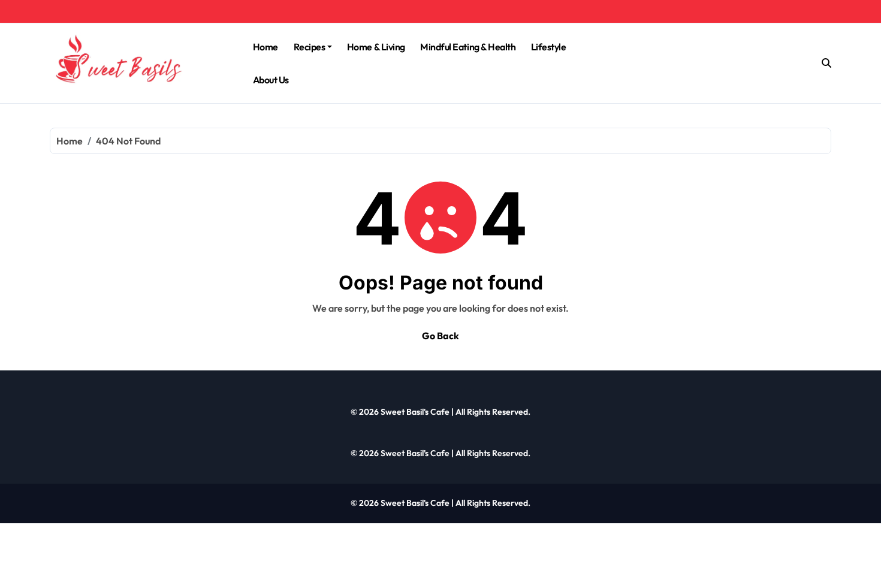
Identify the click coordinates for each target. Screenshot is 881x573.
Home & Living (376, 47)
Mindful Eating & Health (467, 47)
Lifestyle (548, 47)
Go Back (440, 336)
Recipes (309, 47)
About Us (271, 80)
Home (265, 47)
